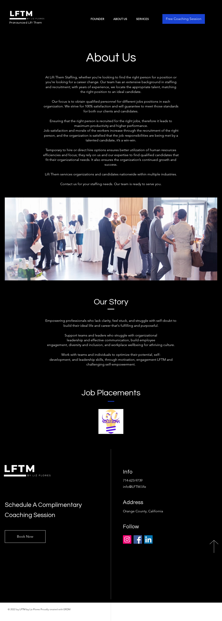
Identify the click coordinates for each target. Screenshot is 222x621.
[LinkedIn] (148, 539)
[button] (144, 19)
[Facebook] (138, 539)
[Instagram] (127, 539)
